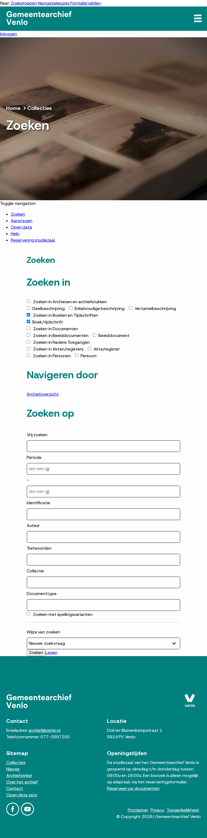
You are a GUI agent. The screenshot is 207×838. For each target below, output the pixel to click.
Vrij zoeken (37, 435)
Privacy (157, 810)
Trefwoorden (39, 548)
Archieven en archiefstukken (70, 302)
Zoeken (18, 214)
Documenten (55, 329)
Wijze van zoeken (43, 632)
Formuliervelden (85, 3)
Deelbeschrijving (48, 308)
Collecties (39, 108)
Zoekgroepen (24, 3)
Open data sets (21, 795)
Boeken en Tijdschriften (65, 315)
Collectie (35, 571)
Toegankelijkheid (183, 810)
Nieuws (13, 769)
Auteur (33, 525)
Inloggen (8, 34)
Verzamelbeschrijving (155, 308)
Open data (21, 227)
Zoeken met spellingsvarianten (62, 614)
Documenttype (42, 593)
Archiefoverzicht (43, 394)
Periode (34, 457)
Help (15, 233)
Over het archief (22, 782)
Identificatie (38, 503)
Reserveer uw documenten (133, 788)
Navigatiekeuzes (54, 3)
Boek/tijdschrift (47, 322)
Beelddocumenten (60, 335)
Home (13, 108)
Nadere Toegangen (61, 342)
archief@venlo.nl (44, 730)
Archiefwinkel (19, 775)
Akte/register (107, 349)
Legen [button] (51, 652)
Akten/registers (58, 349)
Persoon (88, 356)
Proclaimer (138, 810)
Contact (14, 788)
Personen (52, 356)
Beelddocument (113, 335)
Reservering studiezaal (33, 240)
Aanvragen (21, 220)
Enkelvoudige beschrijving (100, 308)
